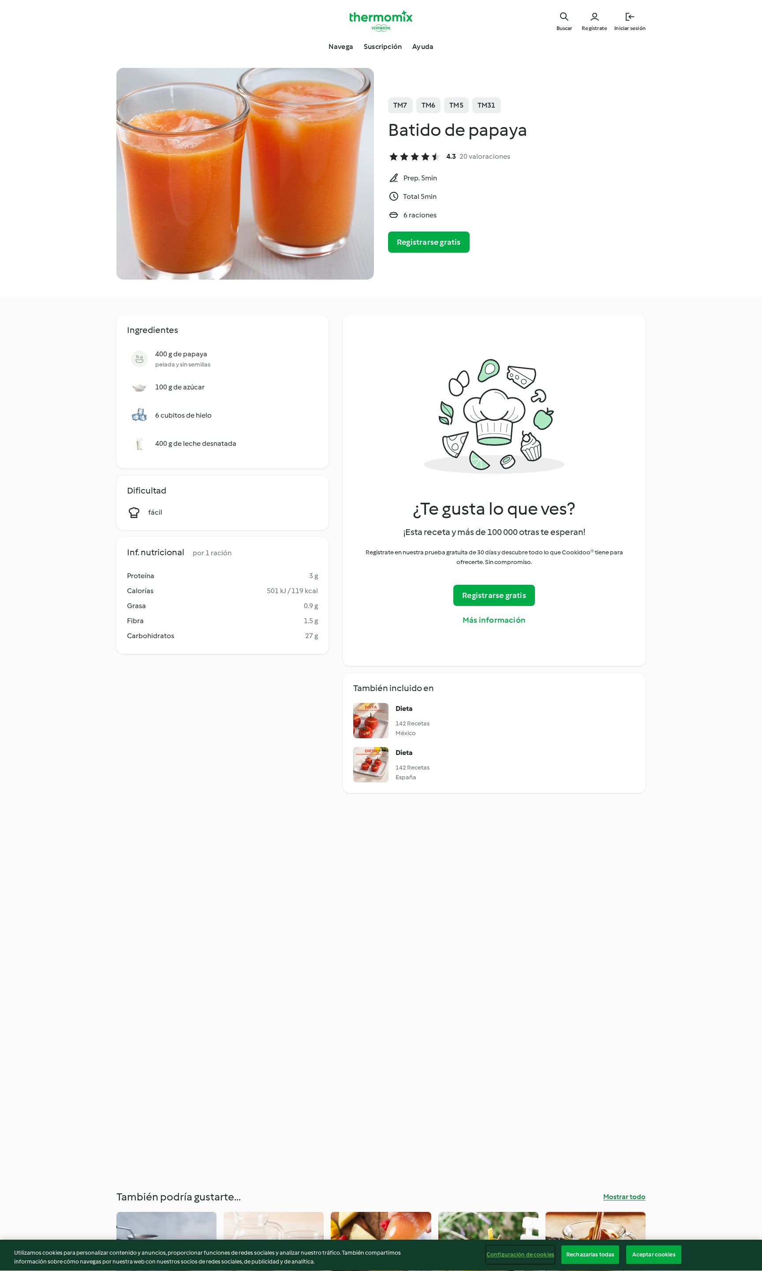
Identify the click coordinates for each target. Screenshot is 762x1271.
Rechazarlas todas (590, 1254)
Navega (341, 46)
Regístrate (594, 28)
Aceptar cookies (654, 1254)
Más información (494, 620)
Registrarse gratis (429, 242)
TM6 (429, 105)
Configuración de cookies (520, 1254)
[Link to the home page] (381, 21)
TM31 (487, 105)
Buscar (564, 28)
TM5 (456, 105)
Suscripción (383, 46)
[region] (381, 1255)
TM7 (400, 105)
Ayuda (422, 46)
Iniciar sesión (630, 28)
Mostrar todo (624, 1196)
